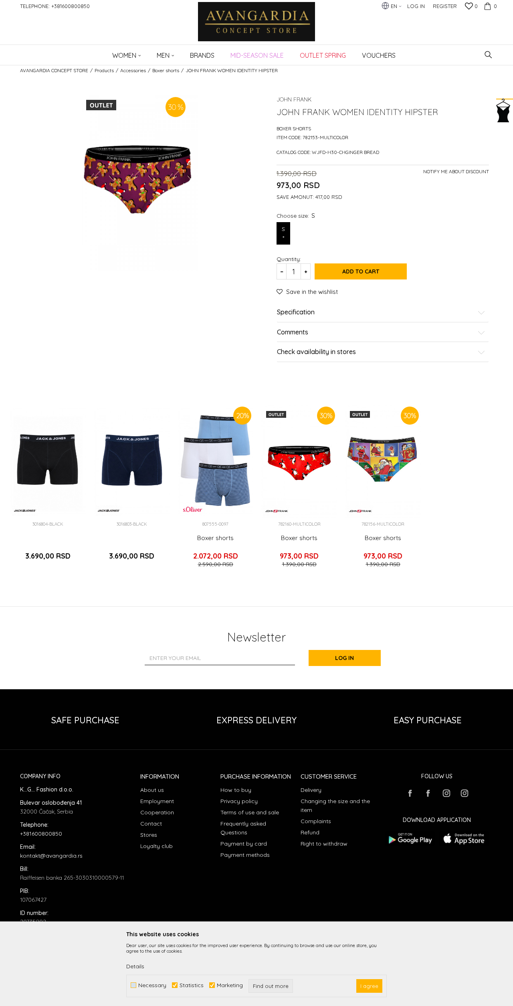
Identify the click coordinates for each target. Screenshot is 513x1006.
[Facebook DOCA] (428, 793)
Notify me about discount (456, 171)
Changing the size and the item (335, 806)
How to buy (235, 789)
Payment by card (243, 843)
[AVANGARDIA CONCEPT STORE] (256, 27)
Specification (296, 312)
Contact (151, 823)
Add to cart (360, 271)
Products (104, 70)
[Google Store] (410, 838)
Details (135, 966)
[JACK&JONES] (25, 510)
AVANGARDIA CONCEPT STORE (54, 70)
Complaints (316, 821)
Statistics (192, 985)
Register (445, 6)
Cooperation (157, 812)
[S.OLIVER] (193, 509)
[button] (488, 55)
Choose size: (296, 215)
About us (152, 789)
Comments (292, 332)
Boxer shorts (165, 70)
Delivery (311, 789)
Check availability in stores (316, 352)
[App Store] (464, 838)
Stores (148, 834)
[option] (48, 490)
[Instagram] (446, 793)
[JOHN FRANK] (276, 510)
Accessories (133, 70)
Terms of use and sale (249, 812)
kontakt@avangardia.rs (51, 855)
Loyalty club (156, 846)
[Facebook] (410, 793)
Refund (310, 832)
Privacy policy (239, 801)
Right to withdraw (324, 843)
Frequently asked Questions (243, 828)
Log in (344, 658)
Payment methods (245, 854)
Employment (157, 801)
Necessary (152, 985)
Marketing (230, 985)
